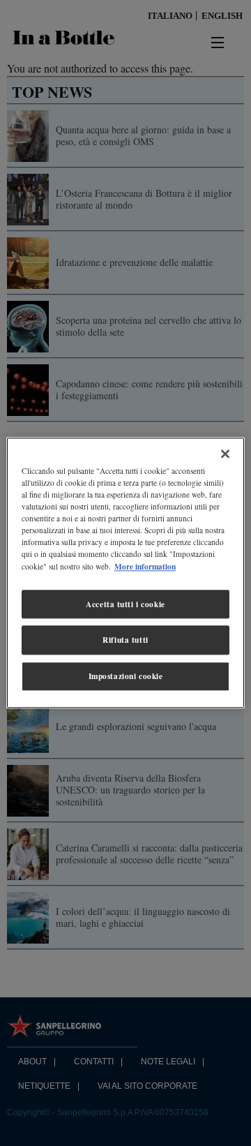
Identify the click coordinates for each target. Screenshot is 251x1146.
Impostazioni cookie (126, 677)
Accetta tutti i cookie (125, 604)
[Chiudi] (225, 453)
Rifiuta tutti (125, 640)
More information (145, 566)
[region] (125, 572)
